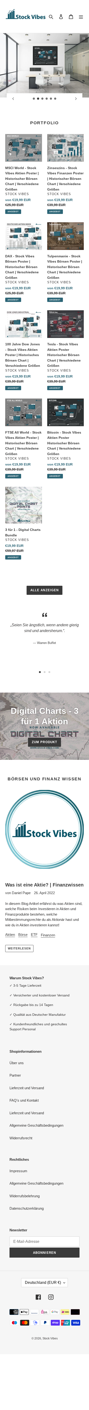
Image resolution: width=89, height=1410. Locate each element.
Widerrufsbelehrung (24, 1196)
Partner (15, 1075)
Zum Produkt (44, 742)
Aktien (10, 935)
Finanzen (48, 935)
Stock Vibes (50, 1338)
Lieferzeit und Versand (26, 1088)
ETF (34, 935)
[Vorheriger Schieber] (13, 98)
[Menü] (81, 16)
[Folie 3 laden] (42, 99)
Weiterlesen (19, 948)
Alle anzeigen (44, 590)
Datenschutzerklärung (26, 1208)
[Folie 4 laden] (47, 99)
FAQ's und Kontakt (24, 1100)
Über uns (16, 1063)
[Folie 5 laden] (51, 99)
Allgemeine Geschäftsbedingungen (36, 1125)
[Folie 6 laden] (55, 99)
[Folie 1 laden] (34, 99)
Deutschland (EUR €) (43, 1282)
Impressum (18, 1171)
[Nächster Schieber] (76, 98)
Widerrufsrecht (20, 1138)
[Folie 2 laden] (38, 99)
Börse (23, 935)
